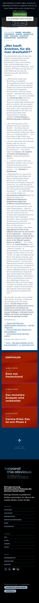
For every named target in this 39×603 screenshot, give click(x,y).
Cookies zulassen (20, 14)
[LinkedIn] (18, 569)
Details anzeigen (19, 23)
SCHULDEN (8, 510)
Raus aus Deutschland (14, 375)
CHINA (6, 540)
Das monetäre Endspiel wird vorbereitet (15, 397)
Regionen (26, 32)
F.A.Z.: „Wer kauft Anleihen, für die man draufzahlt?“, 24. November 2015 (19, 344)
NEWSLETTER (9, 561)
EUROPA (7, 544)
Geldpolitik (28, 34)
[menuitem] (16, 587)
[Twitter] (5, 569)
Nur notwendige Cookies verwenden (20, 18)
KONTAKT (7, 564)
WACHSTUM (8, 513)
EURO (6, 523)
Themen (18, 32)
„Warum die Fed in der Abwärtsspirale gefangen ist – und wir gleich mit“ (19, 325)
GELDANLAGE (9, 526)
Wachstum (23, 36)
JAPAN (6, 547)
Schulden (14, 36)
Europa (19, 34)
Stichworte (9, 34)
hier (28, 500)
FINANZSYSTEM (9, 516)
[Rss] (9, 569)
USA (5, 537)
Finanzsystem (10, 38)
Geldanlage (22, 38)
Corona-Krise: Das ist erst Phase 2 (18, 420)
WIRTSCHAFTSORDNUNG (13, 519)
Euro (6, 36)
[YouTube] (14, 569)
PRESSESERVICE (10, 558)
